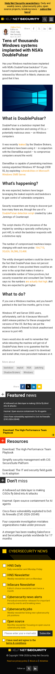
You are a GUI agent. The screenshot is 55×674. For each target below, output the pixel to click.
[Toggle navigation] (51, 19)
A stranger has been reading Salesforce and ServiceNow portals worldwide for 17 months (27, 535)
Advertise (44, 661)
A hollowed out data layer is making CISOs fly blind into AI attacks (23, 492)
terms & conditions (16, 643)
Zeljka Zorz (15, 27)
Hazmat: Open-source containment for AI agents (25, 411)
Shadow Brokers (12, 372)
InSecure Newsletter (21, 585)
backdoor (8, 367)
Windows (28, 372)
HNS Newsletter (18, 575)
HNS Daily (14, 565)
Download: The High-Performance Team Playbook (25, 431)
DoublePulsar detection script (18, 213)
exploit (20, 367)
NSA (29, 367)
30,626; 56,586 (10, 251)
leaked (22, 144)
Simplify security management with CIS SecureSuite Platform (26, 461)
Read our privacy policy (17, 661)
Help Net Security (40, 655)
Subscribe (45, 633)
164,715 (39, 247)
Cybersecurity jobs (19, 609)
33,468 (22, 251)
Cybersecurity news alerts (24, 597)
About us (33, 661)
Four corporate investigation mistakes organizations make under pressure (25, 523)
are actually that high (36, 281)
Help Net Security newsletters (22, 3)
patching (39, 367)
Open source (15, 621)
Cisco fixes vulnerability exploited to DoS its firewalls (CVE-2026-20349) (26, 513)
